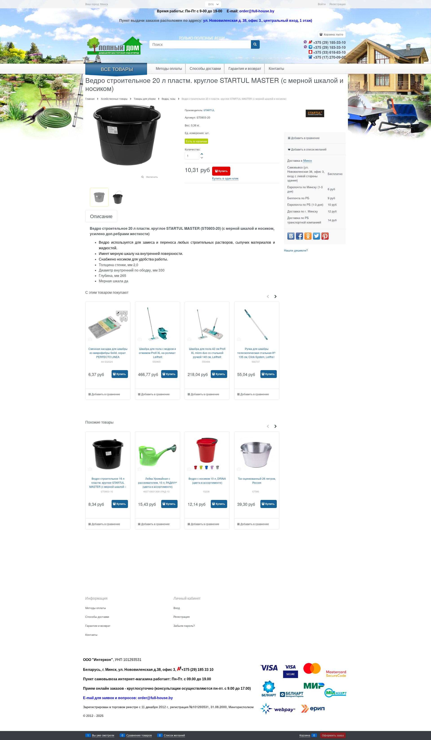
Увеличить (152, 177)
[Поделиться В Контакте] (291, 236)
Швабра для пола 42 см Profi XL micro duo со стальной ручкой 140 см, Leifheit (207, 353)
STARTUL (209, 110)
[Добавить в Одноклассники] (308, 236)
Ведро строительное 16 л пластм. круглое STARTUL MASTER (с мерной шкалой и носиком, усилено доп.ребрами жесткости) (108, 487)
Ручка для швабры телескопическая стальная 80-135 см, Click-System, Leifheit (256, 353)
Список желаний (174, 735)
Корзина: (333, 34)
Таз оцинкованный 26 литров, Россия (257, 480)
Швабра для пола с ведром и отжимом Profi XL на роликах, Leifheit (157, 353)
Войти (322, 4)
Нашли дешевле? (296, 250)
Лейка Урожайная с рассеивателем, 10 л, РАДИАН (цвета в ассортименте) (157, 482)
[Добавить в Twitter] (316, 236)
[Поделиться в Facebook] (299, 236)
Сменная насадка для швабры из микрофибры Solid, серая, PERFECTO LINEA (108, 353)
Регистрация (338, 4)
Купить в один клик (225, 178)
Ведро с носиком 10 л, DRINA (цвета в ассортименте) (207, 480)
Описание (101, 216)
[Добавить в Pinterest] (325, 236)
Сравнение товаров (139, 735)
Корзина (304, 735)
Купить (223, 171)
